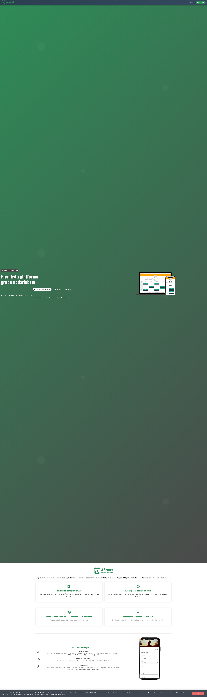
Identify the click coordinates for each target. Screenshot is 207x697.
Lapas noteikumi (167, 692)
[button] (185, 2)
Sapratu (198, 693)
